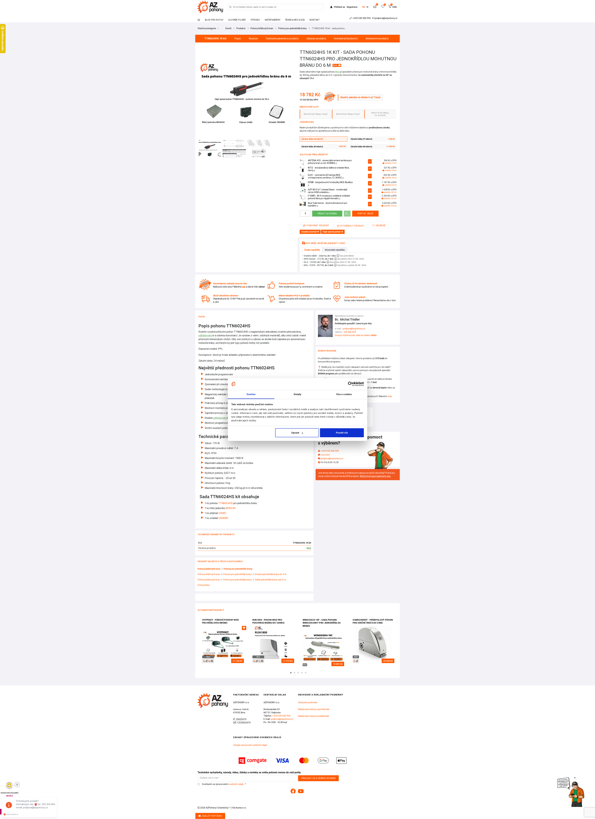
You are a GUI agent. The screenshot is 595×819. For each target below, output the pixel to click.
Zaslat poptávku (212, 816)
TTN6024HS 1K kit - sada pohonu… (329, 28)
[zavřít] (575, 777)
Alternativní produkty (377, 38)
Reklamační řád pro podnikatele (313, 716)
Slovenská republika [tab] (335, 250)
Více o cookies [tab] (344, 394)
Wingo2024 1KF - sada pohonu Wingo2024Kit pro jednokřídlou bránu (322, 623)
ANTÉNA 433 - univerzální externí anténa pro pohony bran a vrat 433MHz (330, 161)
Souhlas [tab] (251, 394)
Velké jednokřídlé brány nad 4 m (270, 579)
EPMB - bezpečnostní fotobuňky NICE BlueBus (330, 182)
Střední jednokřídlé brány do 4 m (270, 574)
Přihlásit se (339, 6)
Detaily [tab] (297, 394)
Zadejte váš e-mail (209, 778)
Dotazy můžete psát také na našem (356, 335)
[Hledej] (230, 7)
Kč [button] (363, 7)
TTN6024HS (225, 503)
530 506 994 (350, 332)
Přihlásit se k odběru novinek (318, 778)
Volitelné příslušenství (346, 38)
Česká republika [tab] (312, 250)
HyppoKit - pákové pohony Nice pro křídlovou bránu (220, 621)
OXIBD (222, 513)
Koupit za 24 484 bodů (348, 213)
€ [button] (367, 7)
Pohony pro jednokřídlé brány (292, 28)
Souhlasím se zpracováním (222, 784)
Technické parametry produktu (282, 38)
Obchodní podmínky (307, 702)
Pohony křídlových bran (262, 28)
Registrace (352, 6)
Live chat (325, 454)
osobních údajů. (236, 784)
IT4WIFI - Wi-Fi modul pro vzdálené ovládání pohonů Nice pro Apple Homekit (329, 197)
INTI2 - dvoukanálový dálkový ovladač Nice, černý (328, 169)
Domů (228, 28)
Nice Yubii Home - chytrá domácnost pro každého (327, 204)
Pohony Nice (204, 585)
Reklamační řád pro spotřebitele (313, 709)
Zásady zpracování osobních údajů (250, 745)
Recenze (253, 38)
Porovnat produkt (318, 225)
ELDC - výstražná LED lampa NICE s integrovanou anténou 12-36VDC (325, 176)
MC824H (231, 508)
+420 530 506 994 (361, 18)
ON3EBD (223, 518)
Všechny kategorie (207, 28)
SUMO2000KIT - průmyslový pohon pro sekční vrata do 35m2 (373, 621)
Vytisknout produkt (352, 225)
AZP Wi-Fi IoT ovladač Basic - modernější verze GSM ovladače (327, 191)
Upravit (295, 432)
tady (389, 396)
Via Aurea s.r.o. (239, 807)
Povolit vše (342, 432)
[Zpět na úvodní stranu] (210, 7)
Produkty (240, 28)
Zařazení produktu (316, 38)
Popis (237, 38)
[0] (374, 7)
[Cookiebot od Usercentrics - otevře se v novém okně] (350, 384)
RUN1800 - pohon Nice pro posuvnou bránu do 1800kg (268, 621)
